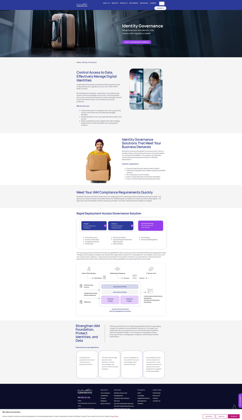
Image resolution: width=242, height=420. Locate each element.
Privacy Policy (114, 416)
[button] (160, 8)
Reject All (221, 416)
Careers (153, 3)
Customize (208, 416)
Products (123, 3)
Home (79, 62)
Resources (144, 3)
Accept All (234, 416)
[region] (121, 414)
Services (115, 3)
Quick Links (157, 390)
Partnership (133, 3)
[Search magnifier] (162, 3)
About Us (106, 3)
